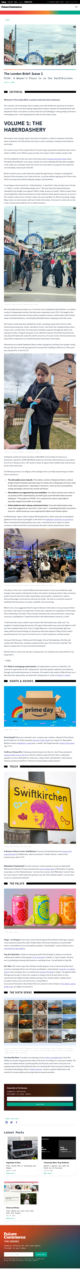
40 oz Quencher (38, 957)
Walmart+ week (25, 743)
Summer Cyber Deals (41, 740)
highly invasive (36, 1069)
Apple (59, 675)
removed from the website (14, 949)
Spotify (67, 675)
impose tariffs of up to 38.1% (15, 755)
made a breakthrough (53, 1058)
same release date (47, 869)
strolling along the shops (56, 159)
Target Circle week (67, 743)
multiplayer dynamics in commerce (59, 519)
